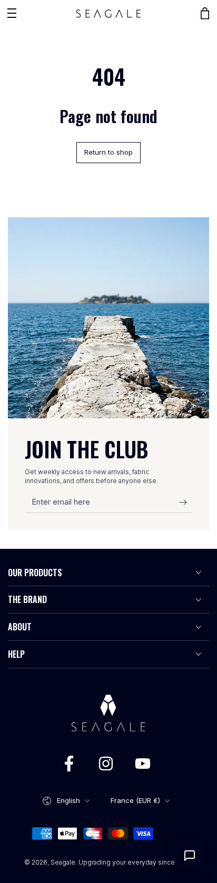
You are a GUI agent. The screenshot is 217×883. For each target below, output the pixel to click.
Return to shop (108, 152)
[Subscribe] (185, 502)
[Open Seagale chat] (189, 855)
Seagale (63, 862)
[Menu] (11, 13)
